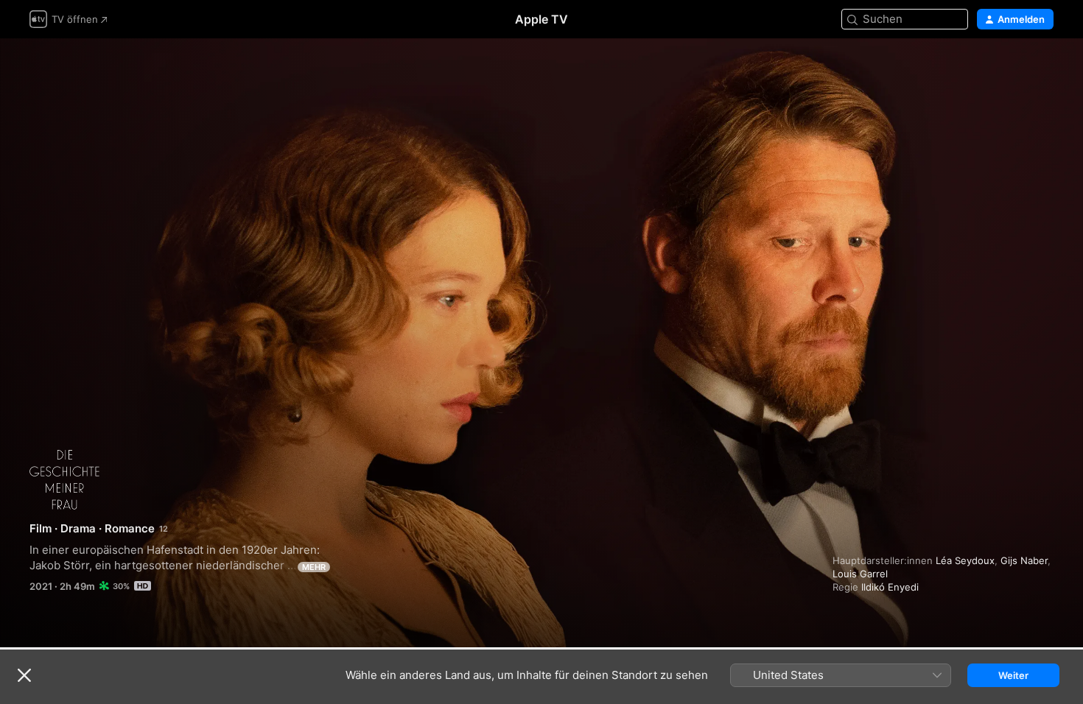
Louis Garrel (860, 574)
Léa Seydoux (965, 560)
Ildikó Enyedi (890, 587)
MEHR (314, 567)
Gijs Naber (1024, 560)
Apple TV (541, 19)
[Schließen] (24, 675)
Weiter (1013, 675)
